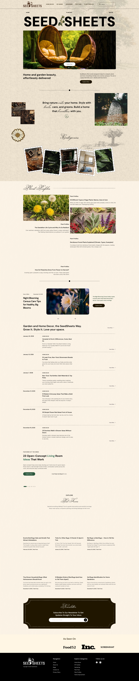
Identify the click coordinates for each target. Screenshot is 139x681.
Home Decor (50, 4)
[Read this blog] (68, 301)
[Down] (67, 116)
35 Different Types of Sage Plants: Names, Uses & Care (89, 200)
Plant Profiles (89, 4)
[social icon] (97, 662)
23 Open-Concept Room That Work (43, 457)
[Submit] (85, 620)
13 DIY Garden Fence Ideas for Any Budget (69, 60)
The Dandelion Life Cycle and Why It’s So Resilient (52, 227)
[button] (51, 64)
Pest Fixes (78, 4)
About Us (55, 665)
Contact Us (56, 670)
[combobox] (107, 4)
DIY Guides (60, 4)
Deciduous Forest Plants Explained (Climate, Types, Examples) (91, 242)
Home (54, 662)
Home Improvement (79, 674)
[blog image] (37, 526)
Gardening (69, 4)
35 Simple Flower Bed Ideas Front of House (57, 412)
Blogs (54, 667)
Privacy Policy (56, 672)
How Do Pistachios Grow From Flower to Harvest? (52, 270)
